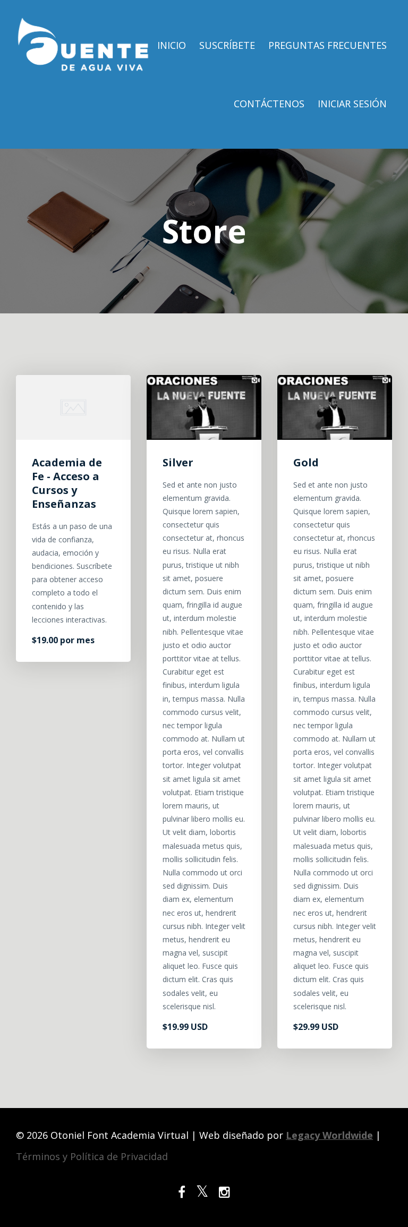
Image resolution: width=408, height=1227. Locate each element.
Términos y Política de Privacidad (92, 1156)
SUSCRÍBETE (227, 45)
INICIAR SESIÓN (352, 103)
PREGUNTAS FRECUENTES (327, 45)
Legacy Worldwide (329, 1135)
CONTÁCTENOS (269, 103)
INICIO (171, 45)
